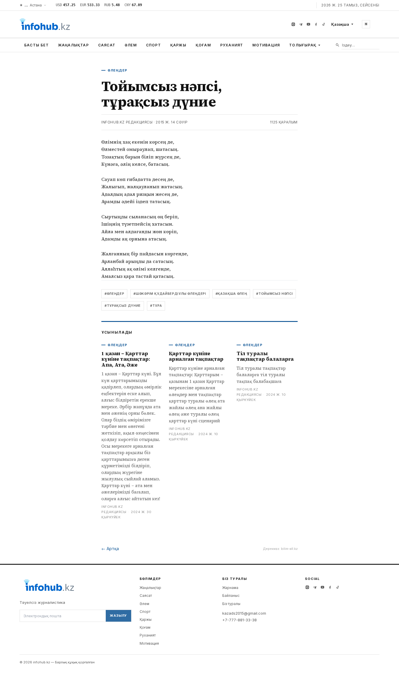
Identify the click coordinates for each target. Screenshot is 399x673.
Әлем (131, 45)
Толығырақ (302, 45)
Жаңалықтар (73, 45)
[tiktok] (323, 24)
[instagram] (293, 24)
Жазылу (118, 615)
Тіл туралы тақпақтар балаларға (265, 356)
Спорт (153, 45)
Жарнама (230, 587)
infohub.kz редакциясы (127, 122)
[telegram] (301, 24)
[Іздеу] (337, 45)
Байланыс (231, 595)
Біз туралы (231, 603)
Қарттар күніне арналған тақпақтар (196, 356)
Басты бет (36, 45)
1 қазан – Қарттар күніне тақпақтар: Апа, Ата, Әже (125, 359)
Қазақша (340, 24)
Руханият (231, 45)
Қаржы (178, 45)
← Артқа (110, 548)
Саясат (106, 45)
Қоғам (203, 45)
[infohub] (45, 24)
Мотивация (266, 45)
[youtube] (308, 24)
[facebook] (316, 24)
